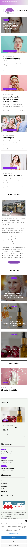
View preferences (14, 545)
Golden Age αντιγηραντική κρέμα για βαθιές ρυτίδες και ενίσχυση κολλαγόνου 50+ (14, 295)
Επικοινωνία (4, 483)
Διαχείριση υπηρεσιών (14, 533)
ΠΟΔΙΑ (3, 449)
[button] (26, 521)
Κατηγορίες (4, 491)
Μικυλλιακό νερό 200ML (13, 176)
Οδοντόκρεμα (8, 138)
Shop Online (14, 262)
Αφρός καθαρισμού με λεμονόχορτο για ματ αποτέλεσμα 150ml (11, 99)
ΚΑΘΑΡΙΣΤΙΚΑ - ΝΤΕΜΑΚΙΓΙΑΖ (10, 50)
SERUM (14, 306)
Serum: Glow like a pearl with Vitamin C (14, 325)
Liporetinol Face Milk (9, 390)
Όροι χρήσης (4, 486)
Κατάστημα (4, 488)
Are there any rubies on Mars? (7, 1)
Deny (14, 541)
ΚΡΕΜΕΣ (14, 278)
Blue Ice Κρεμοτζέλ (6, 452)
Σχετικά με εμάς (5, 480)
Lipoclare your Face (7, 460)
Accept (14, 537)
